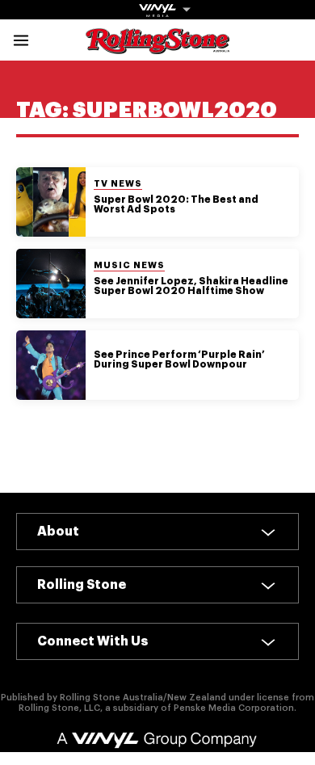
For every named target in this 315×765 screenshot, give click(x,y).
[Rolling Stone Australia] (157, 46)
